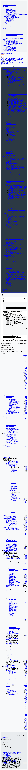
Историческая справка (11, 691)
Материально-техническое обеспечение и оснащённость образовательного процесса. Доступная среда (12, 593)
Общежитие (11, 632)
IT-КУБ (24, 499)
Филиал (24, 372)
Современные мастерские (11, 464)
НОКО (4, 427)
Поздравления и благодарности (13, 683)
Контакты (5, 515)
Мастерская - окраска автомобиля (14, 482)
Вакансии (8, 686)
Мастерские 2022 (12, 490)
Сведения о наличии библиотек (13, 608)
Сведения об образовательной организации (12, 752)
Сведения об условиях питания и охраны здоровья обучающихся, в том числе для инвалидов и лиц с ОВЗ (14, 628)
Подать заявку (12, 687)
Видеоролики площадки (11, 425)
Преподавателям (7, 755)
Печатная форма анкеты (11, 431)
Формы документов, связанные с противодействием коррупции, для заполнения (12, 538)
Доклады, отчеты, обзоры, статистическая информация (12, 549)
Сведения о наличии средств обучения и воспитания (13, 612)
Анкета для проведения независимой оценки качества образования (12, 429)
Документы (8, 564)
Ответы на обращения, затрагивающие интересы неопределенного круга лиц (14, 408)
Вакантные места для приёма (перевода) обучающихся (12, 649)
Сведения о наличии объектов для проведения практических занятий (13, 605)
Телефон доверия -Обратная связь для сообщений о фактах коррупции (12, 529)
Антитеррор (8, 526)
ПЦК (7, 688)
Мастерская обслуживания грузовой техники (15, 478)
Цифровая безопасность (11, 523)
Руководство (9, 587)
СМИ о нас (13, 489)
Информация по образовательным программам (12, 577)
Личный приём (9, 397)
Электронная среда (10, 417)
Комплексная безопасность (9, 518)
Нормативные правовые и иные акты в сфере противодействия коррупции (13, 532)
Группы (7, 680)
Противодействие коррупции (9, 527)
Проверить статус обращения (12, 405)
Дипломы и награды (10, 684)
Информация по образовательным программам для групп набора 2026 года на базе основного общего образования (14, 582)
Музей (7, 681)
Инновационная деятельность (9, 416)
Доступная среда (12, 631)
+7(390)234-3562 (19, 62)
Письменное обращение (14, 402)
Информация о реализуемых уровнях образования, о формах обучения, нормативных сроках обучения (14, 571)
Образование (9, 565)
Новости (13, 466)
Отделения (8, 670)
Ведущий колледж (10, 419)
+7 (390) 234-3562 (21, 736)
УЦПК (24, 414)
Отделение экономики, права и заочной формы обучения (14, 678)
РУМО (4, 433)
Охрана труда (9, 520)
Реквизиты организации (11, 517)
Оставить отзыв (12, 690)
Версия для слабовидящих (6, 53)
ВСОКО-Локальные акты (11, 446)
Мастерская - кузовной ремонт (14, 476)
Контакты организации (11, 516)
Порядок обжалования (13, 403)
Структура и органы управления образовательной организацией (13, 559)
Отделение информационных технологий (12, 675)
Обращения (5, 395)
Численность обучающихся (12, 575)
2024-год (8, 453)
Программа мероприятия (11, 392)
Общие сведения (12, 599)
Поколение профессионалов (9, 457)
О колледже (6, 666)
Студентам (25, 524)
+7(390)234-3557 (4, 63)
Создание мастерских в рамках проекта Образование (14, 471)
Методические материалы (11, 535)
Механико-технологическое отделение (12, 672)
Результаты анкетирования (12, 432)
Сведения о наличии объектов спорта (13, 610)
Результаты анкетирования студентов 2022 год (12, 450)
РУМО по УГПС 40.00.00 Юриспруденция (11, 444)
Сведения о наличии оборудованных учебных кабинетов (14, 601)
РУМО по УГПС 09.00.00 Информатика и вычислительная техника (11, 438)
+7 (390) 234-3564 (4, 736)
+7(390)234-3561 (12, 62)
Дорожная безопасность (11, 521)
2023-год (8, 452)
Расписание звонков (10, 667)
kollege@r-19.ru (4, 64)
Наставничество (9, 418)
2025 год (8, 455)
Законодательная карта (11, 665)
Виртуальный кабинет (10, 391)
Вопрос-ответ (9, 692)
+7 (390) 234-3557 (4, 737)
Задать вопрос (12, 694)
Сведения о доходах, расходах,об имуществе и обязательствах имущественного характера (12, 542)
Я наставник (8, 420)
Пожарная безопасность (11, 519)
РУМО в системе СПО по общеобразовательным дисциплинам (11, 435)
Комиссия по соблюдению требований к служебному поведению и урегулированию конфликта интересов (12, 546)
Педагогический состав (11, 590)
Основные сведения (10, 555)
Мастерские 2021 (12, 465)
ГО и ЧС (7, 522)
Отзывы (7, 689)
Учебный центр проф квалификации (11, 753)
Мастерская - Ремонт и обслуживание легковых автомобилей (14, 486)
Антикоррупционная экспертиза (13, 534)
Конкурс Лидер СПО (10, 426)
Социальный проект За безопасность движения (11, 422)
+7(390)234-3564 (4, 62)
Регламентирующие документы (15, 474)
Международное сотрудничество (9, 654)
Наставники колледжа (11, 424)
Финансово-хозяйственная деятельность (12, 644)
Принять (25, 763)
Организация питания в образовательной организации (12, 660)
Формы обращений (10, 396)
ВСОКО (4, 445)
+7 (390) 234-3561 (12, 736)
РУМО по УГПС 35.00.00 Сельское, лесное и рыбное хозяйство (12, 441)
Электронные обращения (11, 398)
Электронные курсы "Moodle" (9, 394)
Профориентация (7, 390)
